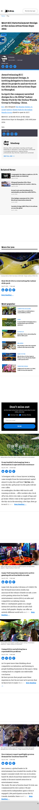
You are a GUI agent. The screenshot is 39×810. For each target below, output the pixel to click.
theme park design (22, 366)
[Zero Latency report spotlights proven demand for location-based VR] (19, 735)
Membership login (30, 11)
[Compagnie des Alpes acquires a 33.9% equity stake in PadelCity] (6, 175)
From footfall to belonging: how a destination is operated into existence (26, 323)
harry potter (21, 354)
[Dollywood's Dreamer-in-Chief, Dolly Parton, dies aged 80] (9, 368)
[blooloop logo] (13, 11)
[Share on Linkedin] (2, 66)
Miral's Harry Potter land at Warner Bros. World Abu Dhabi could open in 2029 (26, 357)
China (19, 319)
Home (3, 16)
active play (20, 331)
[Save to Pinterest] (10, 66)
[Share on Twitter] (6, 66)
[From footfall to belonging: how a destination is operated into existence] (9, 322)
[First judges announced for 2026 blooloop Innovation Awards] (6, 199)
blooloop (12, 57)
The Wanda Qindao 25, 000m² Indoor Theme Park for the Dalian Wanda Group (17, 109)
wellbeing (20, 343)
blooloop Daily (14, 415)
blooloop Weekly (26, 415)
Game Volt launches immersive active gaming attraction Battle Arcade (17, 574)
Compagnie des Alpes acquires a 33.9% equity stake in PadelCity (24, 175)
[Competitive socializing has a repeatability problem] (9, 310)
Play (8, 16)
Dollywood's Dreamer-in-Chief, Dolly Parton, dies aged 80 (26, 369)
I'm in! (19, 426)
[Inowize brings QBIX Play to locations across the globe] (6, 207)
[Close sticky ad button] (38, 803)
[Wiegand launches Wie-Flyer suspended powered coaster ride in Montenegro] (6, 183)
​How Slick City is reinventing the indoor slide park (26, 334)
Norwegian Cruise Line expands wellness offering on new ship (26, 346)
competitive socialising (24, 308)
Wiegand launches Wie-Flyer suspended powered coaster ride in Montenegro (23, 184)
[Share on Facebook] (14, 66)
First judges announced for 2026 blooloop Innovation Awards (22, 199)
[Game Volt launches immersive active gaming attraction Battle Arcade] (19, 554)
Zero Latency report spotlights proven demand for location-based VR (17, 755)
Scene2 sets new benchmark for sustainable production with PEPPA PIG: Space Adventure (23, 192)
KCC (2, 107)
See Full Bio (8, 156)
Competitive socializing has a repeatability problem (25, 311)
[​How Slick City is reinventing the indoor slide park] (19, 263)
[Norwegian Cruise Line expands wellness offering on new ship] (9, 345)
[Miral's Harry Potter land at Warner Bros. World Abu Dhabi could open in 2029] (9, 356)
